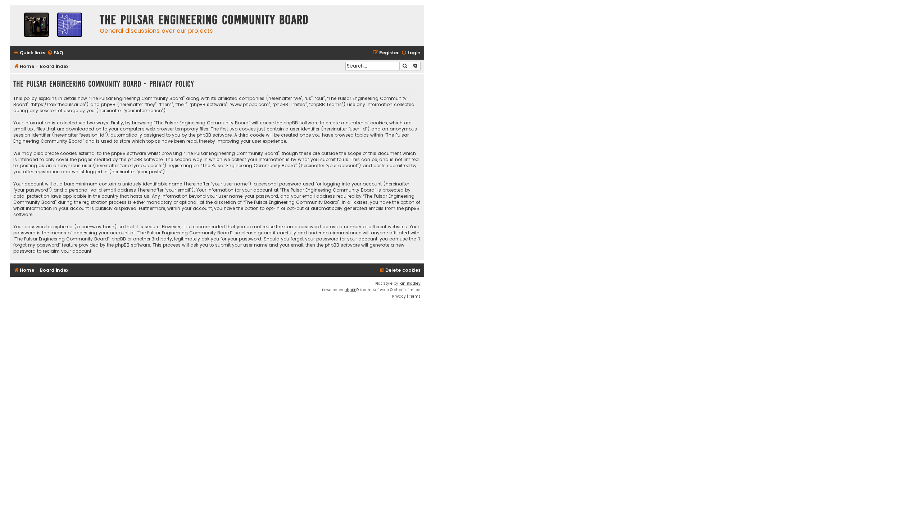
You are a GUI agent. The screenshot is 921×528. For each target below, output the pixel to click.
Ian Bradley (410, 283)
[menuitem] (55, 53)
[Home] (53, 25)
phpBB (350, 290)
